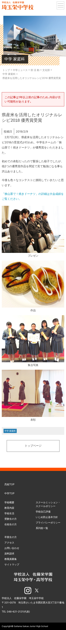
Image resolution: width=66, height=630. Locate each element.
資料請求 (9, 553)
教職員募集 (10, 558)
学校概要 (9, 502)
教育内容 (9, 507)
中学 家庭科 (10, 430)
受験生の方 (10, 518)
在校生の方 (10, 524)
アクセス (9, 542)
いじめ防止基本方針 (47, 517)
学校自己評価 (43, 511)
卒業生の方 (10, 537)
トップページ (33, 446)
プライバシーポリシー (48, 522)
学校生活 (9, 513)
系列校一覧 (42, 527)
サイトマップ (11, 564)
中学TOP (9, 493)
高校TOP (9, 484)
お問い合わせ (11, 547)
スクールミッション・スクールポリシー (48, 504)
